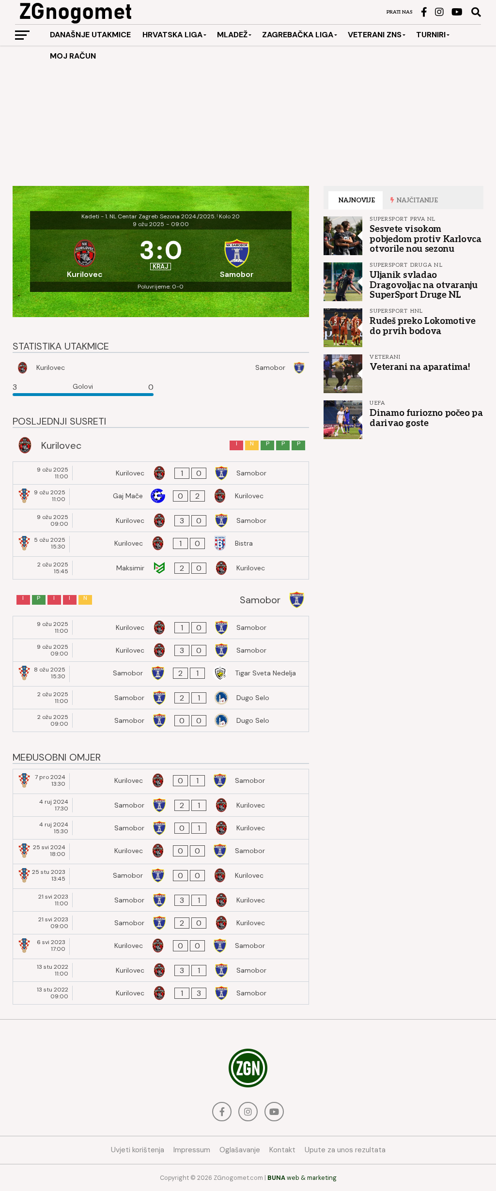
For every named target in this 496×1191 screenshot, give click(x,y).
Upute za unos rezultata (345, 1150)
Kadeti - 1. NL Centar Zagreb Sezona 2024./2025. (148, 216)
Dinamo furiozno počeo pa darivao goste (426, 418)
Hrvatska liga (172, 35)
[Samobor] (237, 255)
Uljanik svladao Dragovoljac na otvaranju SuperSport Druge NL (423, 285)
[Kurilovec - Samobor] (161, 473)
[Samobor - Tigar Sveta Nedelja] (161, 674)
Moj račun (73, 56)
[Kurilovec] (85, 255)
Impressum (191, 1150)
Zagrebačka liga (297, 35)
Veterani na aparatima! (420, 367)
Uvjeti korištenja (137, 1150)
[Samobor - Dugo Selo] (161, 698)
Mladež (232, 35)
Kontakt (282, 1150)
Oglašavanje (239, 1150)
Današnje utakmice (90, 35)
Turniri (431, 35)
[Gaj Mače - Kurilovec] (161, 497)
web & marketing (302, 1178)
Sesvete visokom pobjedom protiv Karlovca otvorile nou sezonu (425, 239)
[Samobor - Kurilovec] (161, 805)
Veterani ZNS (375, 35)
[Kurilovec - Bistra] (161, 544)
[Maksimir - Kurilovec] (161, 568)
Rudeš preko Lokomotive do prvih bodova (422, 326)
